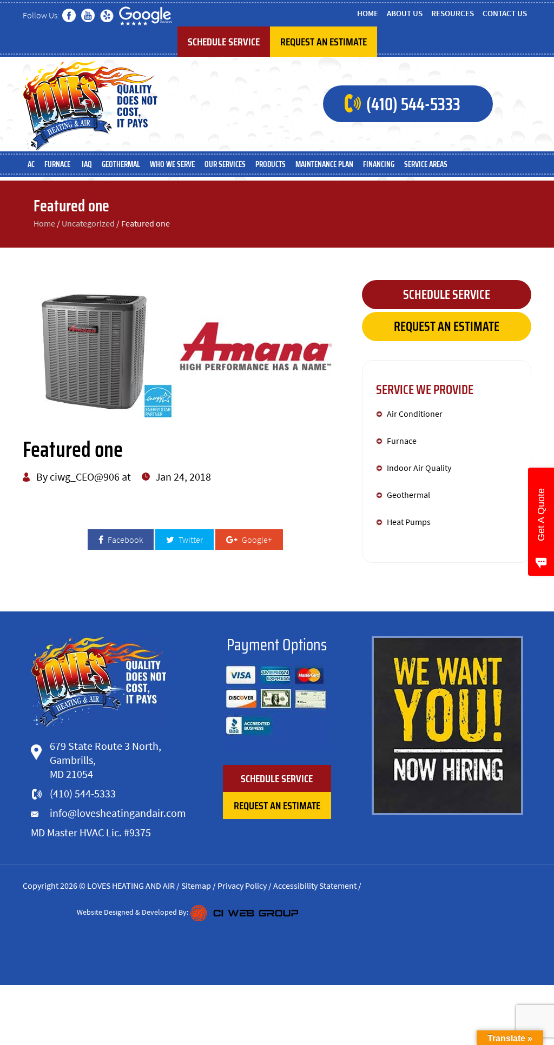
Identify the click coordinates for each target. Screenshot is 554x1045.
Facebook (124, 539)
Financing (378, 164)
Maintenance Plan (324, 164)
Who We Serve (172, 164)
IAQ (87, 164)
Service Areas (425, 164)
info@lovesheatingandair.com (118, 813)
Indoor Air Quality (419, 467)
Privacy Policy (242, 885)
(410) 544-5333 (413, 104)
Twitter (190, 539)
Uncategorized (88, 223)
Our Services (225, 164)
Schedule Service (224, 41)
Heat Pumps (409, 521)
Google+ (256, 539)
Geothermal (121, 164)
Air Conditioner (415, 413)
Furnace (58, 164)
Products (270, 164)
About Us (405, 13)
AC (31, 164)
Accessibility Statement (315, 885)
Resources (452, 13)
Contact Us (505, 13)
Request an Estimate (323, 41)
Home (367, 13)
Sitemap (196, 885)
